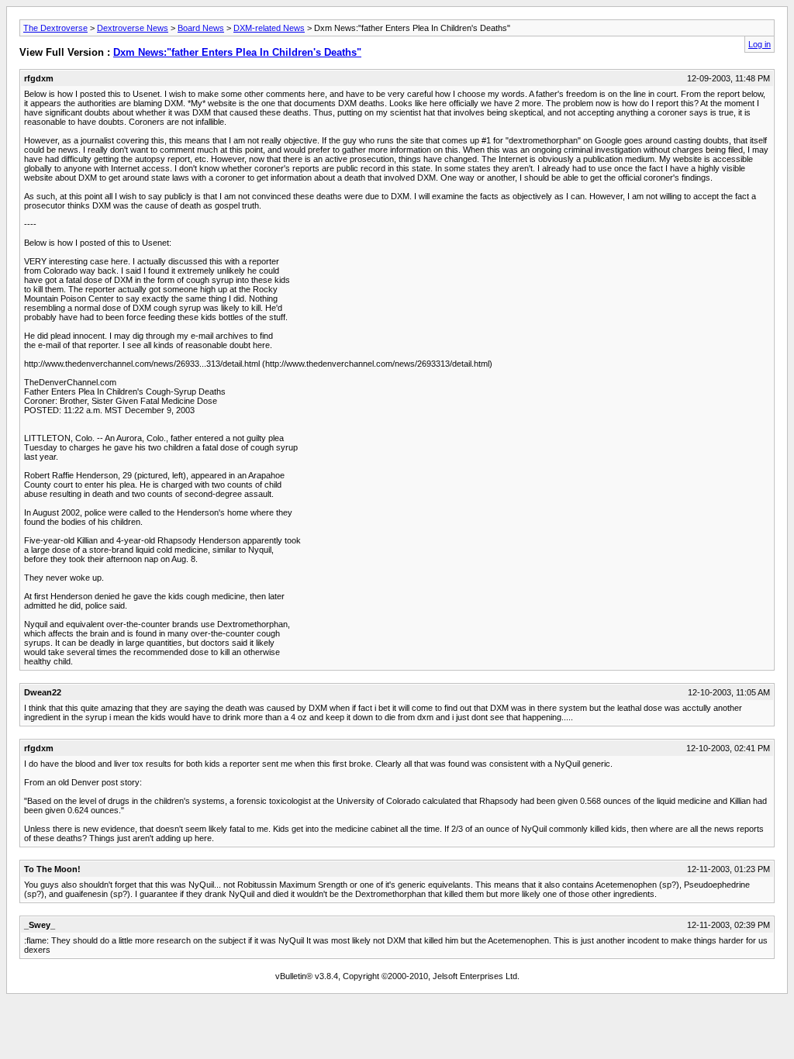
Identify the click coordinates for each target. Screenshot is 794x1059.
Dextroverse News (132, 28)
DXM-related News (269, 28)
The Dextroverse (55, 28)
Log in (759, 44)
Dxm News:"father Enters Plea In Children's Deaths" (237, 52)
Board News (201, 28)
